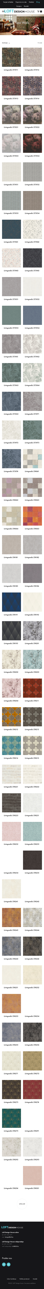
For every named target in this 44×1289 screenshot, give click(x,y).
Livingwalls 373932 (32, 184)
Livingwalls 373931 (11, 184)
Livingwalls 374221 (11, 787)
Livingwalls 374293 (32, 1159)
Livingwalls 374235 (32, 873)
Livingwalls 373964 (32, 385)
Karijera (18, 6)
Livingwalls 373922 (32, 127)
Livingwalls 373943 (11, 270)
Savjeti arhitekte (8, 2)
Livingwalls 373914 (32, 98)
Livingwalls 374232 (11, 844)
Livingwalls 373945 (32, 270)
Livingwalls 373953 (11, 328)
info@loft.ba (15, 1246)
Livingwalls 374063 (32, 500)
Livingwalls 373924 (32, 156)
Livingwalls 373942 (32, 242)
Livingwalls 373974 (11, 471)
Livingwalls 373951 (11, 299)
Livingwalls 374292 (11, 1159)
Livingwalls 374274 (32, 1102)
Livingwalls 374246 (32, 959)
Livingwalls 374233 (32, 844)
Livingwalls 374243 (11, 930)
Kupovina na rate (21, 2)
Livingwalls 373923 (11, 156)
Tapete (21, 32)
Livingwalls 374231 (32, 815)
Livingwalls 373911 (11, 70)
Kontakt (26, 6)
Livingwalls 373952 (32, 299)
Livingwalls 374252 (32, 987)
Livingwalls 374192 (32, 615)
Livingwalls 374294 (11, 1188)
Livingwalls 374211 (32, 701)
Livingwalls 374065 (32, 529)
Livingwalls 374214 (11, 758)
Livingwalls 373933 (11, 213)
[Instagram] (8, 1264)
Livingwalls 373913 (11, 98)
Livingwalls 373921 (11, 127)
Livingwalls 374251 (11, 987)
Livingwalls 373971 (32, 414)
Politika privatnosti (24, 1279)
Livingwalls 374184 (32, 586)
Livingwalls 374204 (11, 701)
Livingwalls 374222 (32, 787)
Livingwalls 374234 (11, 873)
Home (17, 32)
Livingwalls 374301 (32, 1188)
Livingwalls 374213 (32, 729)
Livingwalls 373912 (32, 70)
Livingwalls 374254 (32, 1016)
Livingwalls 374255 (11, 1045)
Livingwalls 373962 (32, 357)
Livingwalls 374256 (32, 1045)
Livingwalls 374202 (11, 672)
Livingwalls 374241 (11, 901)
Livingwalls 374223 (11, 815)
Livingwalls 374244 (32, 930)
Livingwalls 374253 (11, 1016)
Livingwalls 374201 (32, 643)
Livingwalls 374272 (32, 1073)
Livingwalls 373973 (32, 443)
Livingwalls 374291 (32, 1131)
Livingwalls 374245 (11, 959)
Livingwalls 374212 (11, 729)
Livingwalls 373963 (11, 385)
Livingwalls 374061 (32, 471)
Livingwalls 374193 (11, 643)
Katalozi (31, 2)
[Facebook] (4, 1264)
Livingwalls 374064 (11, 529)
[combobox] (6, 42)
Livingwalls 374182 (32, 557)
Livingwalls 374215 (32, 758)
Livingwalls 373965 (11, 414)
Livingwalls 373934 (32, 213)
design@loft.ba (9, 1237)
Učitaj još (22, 1204)
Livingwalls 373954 (32, 328)
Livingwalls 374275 (11, 1131)
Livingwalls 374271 (11, 1073)
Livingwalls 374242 (32, 901)
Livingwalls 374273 (11, 1102)
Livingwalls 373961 (11, 357)
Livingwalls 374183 (11, 586)
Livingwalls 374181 (11, 557)
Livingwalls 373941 (11, 242)
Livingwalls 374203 (32, 672)
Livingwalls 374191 (11, 615)
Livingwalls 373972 (11, 443)
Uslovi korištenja (11, 1279)
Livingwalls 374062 (11, 500)
